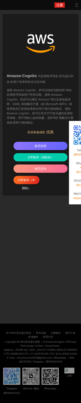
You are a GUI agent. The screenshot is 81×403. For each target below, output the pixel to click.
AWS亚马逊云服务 (30, 341)
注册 (59, 5)
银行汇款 (70, 332)
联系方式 (48, 336)
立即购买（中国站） (26, 181)
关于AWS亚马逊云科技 (18, 332)
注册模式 (56, 332)
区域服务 (33, 336)
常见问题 (41, 332)
